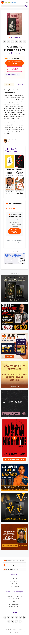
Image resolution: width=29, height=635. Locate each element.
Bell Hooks (9, 192)
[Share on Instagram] (8, 41)
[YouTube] (8, 617)
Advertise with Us (14, 599)
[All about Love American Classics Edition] (9, 162)
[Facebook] (12, 617)
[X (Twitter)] (16, 617)
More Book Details (13, 74)
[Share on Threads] (12, 41)
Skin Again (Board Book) (19, 192)
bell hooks (15, 53)
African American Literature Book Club (14, 631)
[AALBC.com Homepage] (8, 2)
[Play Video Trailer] (14, 438)
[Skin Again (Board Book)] (19, 184)
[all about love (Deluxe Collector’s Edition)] (19, 162)
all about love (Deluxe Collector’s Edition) (19, 171)
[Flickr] (20, 621)
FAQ (14, 601)
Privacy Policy (14, 581)
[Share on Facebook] (4, 41)
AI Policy (14, 583)
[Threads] (20, 617)
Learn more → (12, 142)
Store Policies (14, 586)
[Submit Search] (26, 6)
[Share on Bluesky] (16, 41)
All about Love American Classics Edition (9, 171)
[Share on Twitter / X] (20, 41)
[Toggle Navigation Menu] (26, 2)
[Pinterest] (16, 621)
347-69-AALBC (15, 606)
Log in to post (11, 208)
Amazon (10, 84)
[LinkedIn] (12, 621)
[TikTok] (8, 621)
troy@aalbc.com (15, 604)
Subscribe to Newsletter (14, 596)
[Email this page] (24, 41)
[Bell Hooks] (9, 184)
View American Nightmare (15, 459)
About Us (14, 578)
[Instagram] (4, 617)
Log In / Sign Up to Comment (15, 231)
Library (21, 84)
